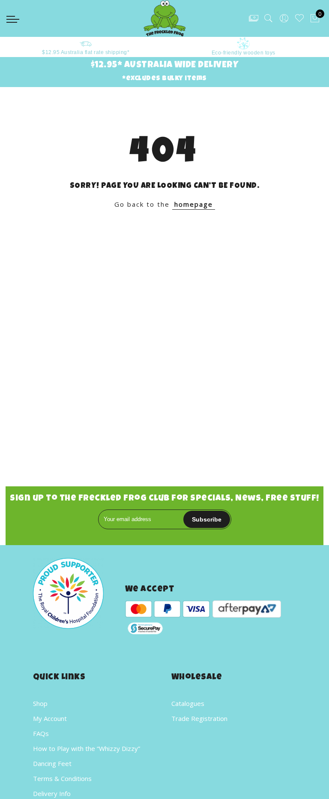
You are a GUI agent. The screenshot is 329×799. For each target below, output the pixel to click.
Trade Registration (199, 718)
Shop (40, 703)
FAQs (41, 733)
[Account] (284, 18)
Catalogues (187, 703)
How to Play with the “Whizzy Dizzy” (86, 748)
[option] (80, 47)
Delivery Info (52, 793)
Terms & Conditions (62, 778)
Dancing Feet (52, 763)
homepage (193, 204)
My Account (50, 718)
